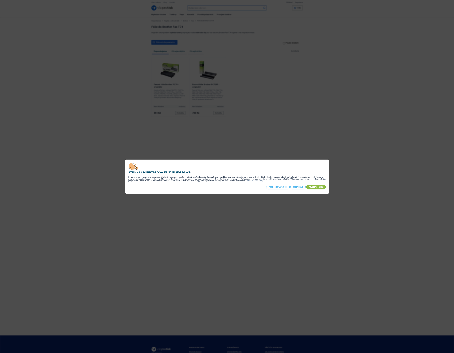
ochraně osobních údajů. (254, 181)
